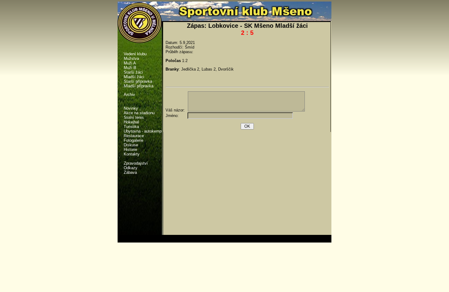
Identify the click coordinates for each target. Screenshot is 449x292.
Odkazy (130, 168)
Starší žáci (133, 72)
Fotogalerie (133, 140)
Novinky (131, 108)
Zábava (130, 172)
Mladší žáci (134, 77)
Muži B (130, 67)
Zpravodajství (136, 163)
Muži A (130, 63)
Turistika (131, 126)
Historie (130, 149)
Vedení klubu (135, 54)
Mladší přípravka (138, 86)
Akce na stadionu (139, 113)
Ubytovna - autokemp (143, 131)
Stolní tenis (134, 117)
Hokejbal (131, 122)
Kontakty (132, 154)
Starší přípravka (138, 81)
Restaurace (134, 135)
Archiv (129, 94)
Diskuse (131, 145)
